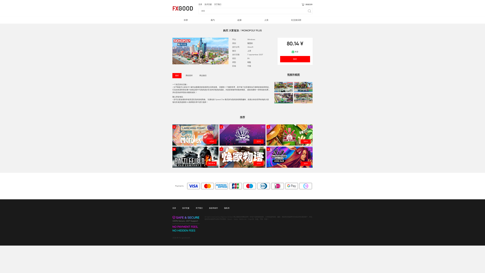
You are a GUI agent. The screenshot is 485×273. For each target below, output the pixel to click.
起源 (239, 20)
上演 (266, 20)
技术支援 (208, 4)
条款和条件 (213, 208)
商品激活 (203, 75)
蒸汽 (213, 20)
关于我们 (217, 4)
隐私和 (226, 208)
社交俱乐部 (296, 20)
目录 (200, 4)
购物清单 (309, 4)
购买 (295, 59)
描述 (177, 75)
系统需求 (189, 75)
